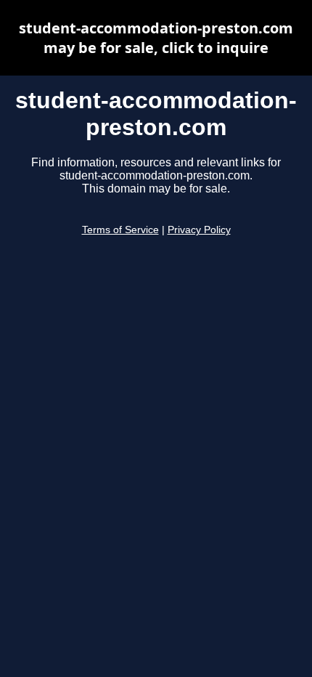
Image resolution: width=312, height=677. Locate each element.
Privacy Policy (199, 229)
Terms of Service (120, 229)
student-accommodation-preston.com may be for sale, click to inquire (156, 37)
